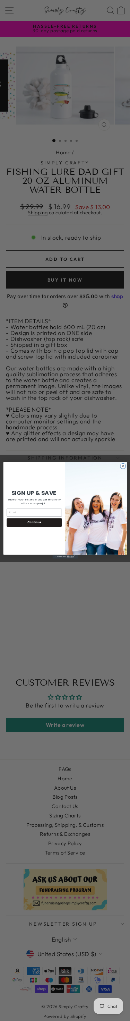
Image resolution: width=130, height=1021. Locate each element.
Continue (34, 522)
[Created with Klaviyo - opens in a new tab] (65, 557)
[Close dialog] (122, 466)
